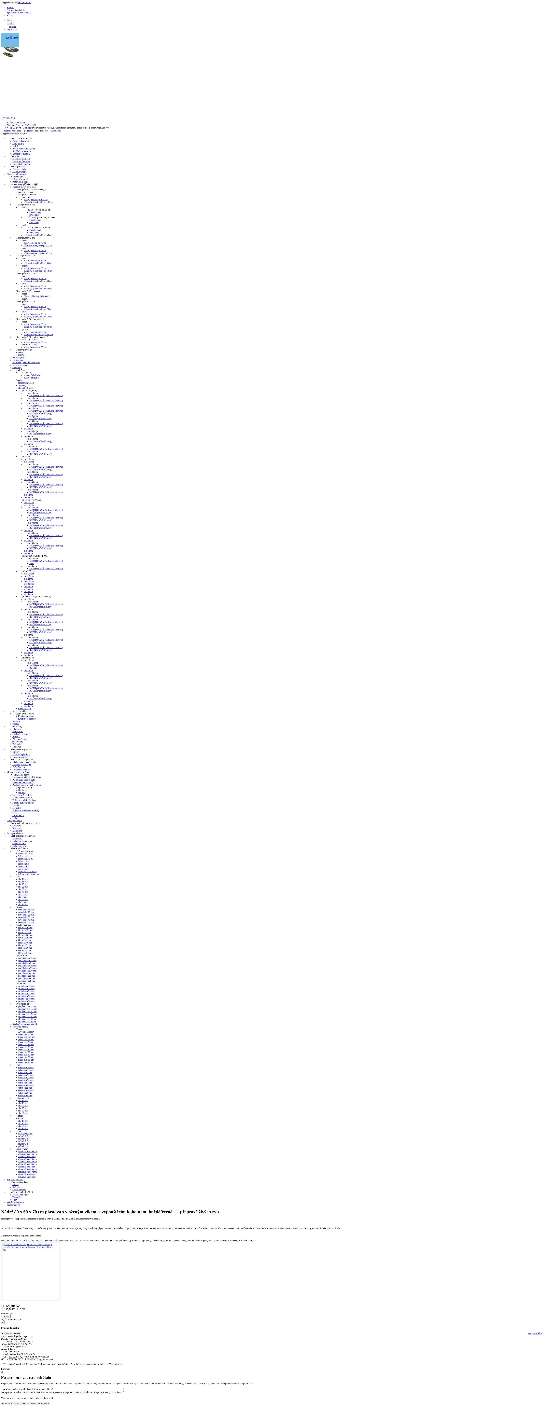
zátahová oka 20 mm (27, 1159)
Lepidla (15, 805)
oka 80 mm (23, 904)
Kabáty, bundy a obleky (23, 803)
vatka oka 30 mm (26, 1080)
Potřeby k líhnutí (14, 820)
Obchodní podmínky (16, 10)
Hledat (10, 23)
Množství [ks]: (7, 1313)
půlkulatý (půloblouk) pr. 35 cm (38, 235)
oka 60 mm (23, 899)
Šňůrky (15, 1184)
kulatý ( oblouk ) (31, 378)
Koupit (6, 1317)
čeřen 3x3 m (23, 864)
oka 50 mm (23, 894)
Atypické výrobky (26, 1032)
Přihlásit (12, 27)
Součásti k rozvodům (21, 151)
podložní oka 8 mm (26, 981)
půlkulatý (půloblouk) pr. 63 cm (38, 281)
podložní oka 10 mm (27, 958)
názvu (53, 131)
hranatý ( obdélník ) (32, 375)
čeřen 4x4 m (23, 866)
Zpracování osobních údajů (19, 12)
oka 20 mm (29, 581)
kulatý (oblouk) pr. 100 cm (36, 199)
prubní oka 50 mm (26, 1001)
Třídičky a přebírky (21, 754)
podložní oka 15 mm (27, 960)
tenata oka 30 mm (26, 1047)
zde (52, 1398)
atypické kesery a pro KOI (24, 187)
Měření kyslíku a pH (21, 764)
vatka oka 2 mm (25, 1072)
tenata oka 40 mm (26, 1049)
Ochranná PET (19, 843)
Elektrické (16, 744)
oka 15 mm (29, 462)
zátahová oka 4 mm (26, 1166)
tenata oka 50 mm (26, 1052)
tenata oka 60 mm (26, 1055)
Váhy (14, 1200)
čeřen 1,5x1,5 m (25, 853)
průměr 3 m (23, 1144)
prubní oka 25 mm (26, 993)
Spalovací (16, 747)
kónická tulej (35, 212)
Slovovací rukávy (20, 1027)
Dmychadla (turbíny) (21, 141)
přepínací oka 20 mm (27, 1011)
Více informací (115, 1364)
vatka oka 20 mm (26, 1075)
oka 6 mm (28, 444)
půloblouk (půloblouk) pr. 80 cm (38, 334)
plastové (21, 792)
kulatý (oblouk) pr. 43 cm (35, 243)
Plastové (16, 736)
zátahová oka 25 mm (27, 1161)
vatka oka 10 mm (26, 1067)
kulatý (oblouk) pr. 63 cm (35, 278)
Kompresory (18, 143)
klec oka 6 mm (24, 950)
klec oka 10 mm (25, 927)
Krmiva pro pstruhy (27, 719)
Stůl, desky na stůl (15, 1179)
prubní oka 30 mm (26, 996)
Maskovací (17, 838)
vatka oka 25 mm (26, 1077)
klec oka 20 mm (25, 935)
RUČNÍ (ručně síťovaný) (40, 413)
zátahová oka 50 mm (27, 1172)
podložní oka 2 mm (26, 963)
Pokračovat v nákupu (11, 1334)
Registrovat (12, 29)
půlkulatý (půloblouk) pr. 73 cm (38, 309)
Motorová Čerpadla (21, 161)
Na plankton (17, 360)
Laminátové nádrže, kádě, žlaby (26, 777)
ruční (31, 563)
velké (14, 818)
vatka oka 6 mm (25, 1093)
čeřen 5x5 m (23, 869)
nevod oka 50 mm (26, 922)
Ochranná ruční (19, 846)
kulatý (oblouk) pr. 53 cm (35, 260)
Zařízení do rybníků (21, 154)
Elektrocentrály (19, 169)
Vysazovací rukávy (20, 757)
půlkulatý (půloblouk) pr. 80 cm (38, 327)
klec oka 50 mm (25, 948)
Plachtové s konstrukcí (22, 782)
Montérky (16, 808)
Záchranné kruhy (20, 739)
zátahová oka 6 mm (26, 1174)
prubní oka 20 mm (26, 991)
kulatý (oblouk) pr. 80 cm (35, 324)
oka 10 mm (29, 459)
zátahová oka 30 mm (27, 1164)
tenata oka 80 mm (26, 1060)
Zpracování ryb (14, 1205)
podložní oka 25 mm (27, 968)
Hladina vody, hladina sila (24, 762)
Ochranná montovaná (22, 841)
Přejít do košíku (535, 1333)
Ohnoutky (16, 367)
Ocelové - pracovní (21, 734)
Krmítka (16, 721)
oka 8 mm (28, 497)
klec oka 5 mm (24, 945)
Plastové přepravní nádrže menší (21, 125)
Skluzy (15, 752)
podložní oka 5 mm (26, 976)
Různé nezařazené (15, 833)
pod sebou (29, 131)
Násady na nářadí (20, 365)
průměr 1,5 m (24, 1136)
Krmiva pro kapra (26, 716)
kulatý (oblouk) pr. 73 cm (35, 306)
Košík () (11, 37)
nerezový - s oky (25, 192)
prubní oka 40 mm (26, 999)
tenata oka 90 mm (26, 1062)
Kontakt (10, 7)
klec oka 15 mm (25, 930)
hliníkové (22, 790)
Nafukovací (17, 731)
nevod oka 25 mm (26, 915)
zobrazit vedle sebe (12, 131)
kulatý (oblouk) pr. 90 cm (35, 342)
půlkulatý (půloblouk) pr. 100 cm (38, 202)
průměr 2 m (23, 1138)
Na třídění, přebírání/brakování (26, 362)
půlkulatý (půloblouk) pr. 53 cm (38, 263)
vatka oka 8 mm (25, 1095)
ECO (20, 1118)
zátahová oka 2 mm (26, 1156)
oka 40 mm (23, 892)
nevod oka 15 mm (26, 909)
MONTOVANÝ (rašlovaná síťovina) (46, 395)
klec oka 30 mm (25, 937)
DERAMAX (18, 815)
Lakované (16, 825)
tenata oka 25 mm (26, 1044)
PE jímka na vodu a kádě (23, 780)
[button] (7, 118)
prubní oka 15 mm (26, 988)
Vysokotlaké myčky (21, 164)
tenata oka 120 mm (26, 1037)
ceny (45, 131)
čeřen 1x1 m (23, 856)
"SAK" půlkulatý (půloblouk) (37, 296)
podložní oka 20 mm (27, 965)
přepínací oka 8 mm (27, 1021)
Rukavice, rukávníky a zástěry (25, 810)
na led (15, 146)
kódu (58, 131)
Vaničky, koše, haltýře (22, 795)
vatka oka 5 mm (25, 1088)
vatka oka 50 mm (26, 1090)
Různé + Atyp (24, 708)
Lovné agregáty (19, 171)
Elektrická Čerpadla (21, 159)
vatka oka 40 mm (26, 1085)
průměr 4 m (23, 1146)
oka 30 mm (29, 584)
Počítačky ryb (18, 767)
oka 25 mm (23, 887)
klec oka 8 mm (24, 953)
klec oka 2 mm (24, 932)
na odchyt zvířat (25, 1133)
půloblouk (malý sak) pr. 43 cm (38, 245)
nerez (20, 352)
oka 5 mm (28, 436)
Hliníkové (16, 729)
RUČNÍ (33, 668)
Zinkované (17, 831)
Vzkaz (10, 15)
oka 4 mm (28, 428)
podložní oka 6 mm (26, 978)
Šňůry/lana (17, 1187)
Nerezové (16, 828)
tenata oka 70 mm (26, 1057)
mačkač (15, 724)
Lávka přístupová (20, 179)
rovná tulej (34, 215)
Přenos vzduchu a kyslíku (23, 148)
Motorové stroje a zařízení (18, 772)
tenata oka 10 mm (26, 1034)
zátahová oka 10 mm (27, 1151)
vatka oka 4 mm (25, 1083)
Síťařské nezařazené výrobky (25, 1024)
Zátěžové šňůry (19, 1189)
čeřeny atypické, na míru (29, 874)
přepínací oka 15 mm (27, 1009)
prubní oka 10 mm (26, 986)
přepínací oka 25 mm (27, 1014)
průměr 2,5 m (24, 1141)
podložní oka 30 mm (27, 971)
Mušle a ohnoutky (20, 1194)
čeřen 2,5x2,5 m (25, 859)
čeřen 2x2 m (23, 861)
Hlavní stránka (24, 2)
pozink (21, 355)
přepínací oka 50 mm (27, 1019)
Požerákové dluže (20, 182)
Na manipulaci (18, 357)
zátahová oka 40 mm (27, 1169)
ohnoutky (22, 385)
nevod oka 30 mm (26, 917)
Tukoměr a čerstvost (21, 769)
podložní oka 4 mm (26, 973)
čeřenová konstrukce (27, 871)
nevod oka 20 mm (26, 912)
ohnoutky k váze (25, 388)
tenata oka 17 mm (26, 1039)
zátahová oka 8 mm (26, 1177)
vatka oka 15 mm (26, 1070)
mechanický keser (26, 383)
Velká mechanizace (15, 1202)
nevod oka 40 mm (26, 920)
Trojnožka (16, 1197)
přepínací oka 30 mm (27, 1016)
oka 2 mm (28, 579)
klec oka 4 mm (24, 940)
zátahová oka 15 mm (27, 1154)
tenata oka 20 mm (26, 1042)
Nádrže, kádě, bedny (16, 122)
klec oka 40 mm (25, 943)
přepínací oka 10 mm (27, 1006)
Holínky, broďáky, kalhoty (24, 800)
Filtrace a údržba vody (17, 174)
